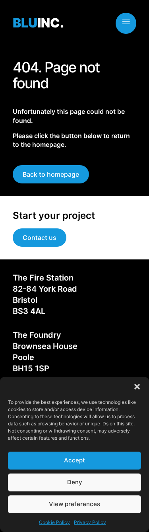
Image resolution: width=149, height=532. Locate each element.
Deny (74, 482)
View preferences (74, 504)
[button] (137, 387)
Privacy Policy (90, 522)
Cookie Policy (54, 522)
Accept (74, 460)
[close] (126, 21)
